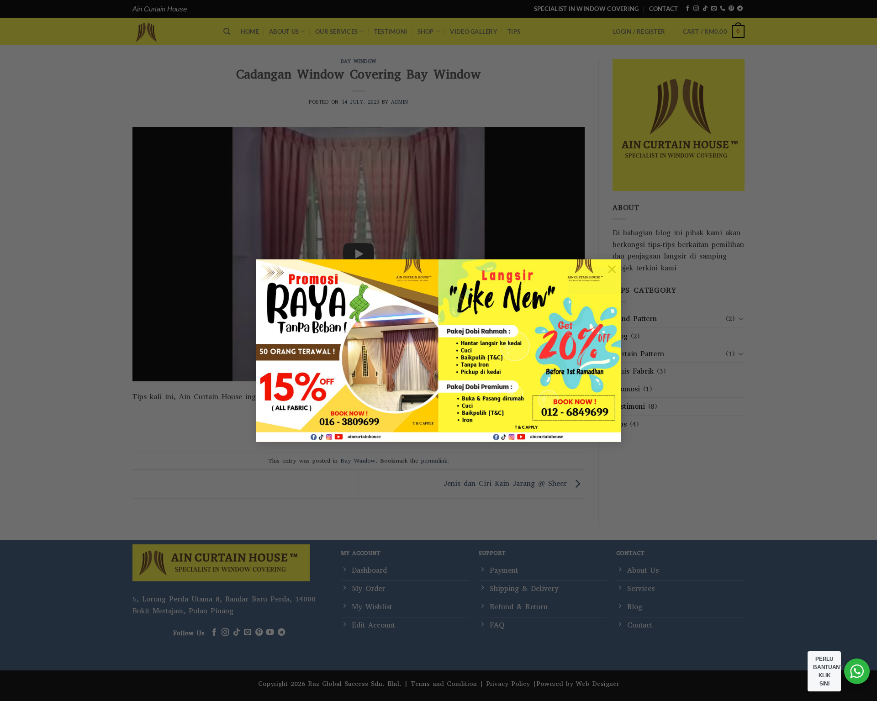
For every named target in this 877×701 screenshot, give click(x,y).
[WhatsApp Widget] (857, 671)
